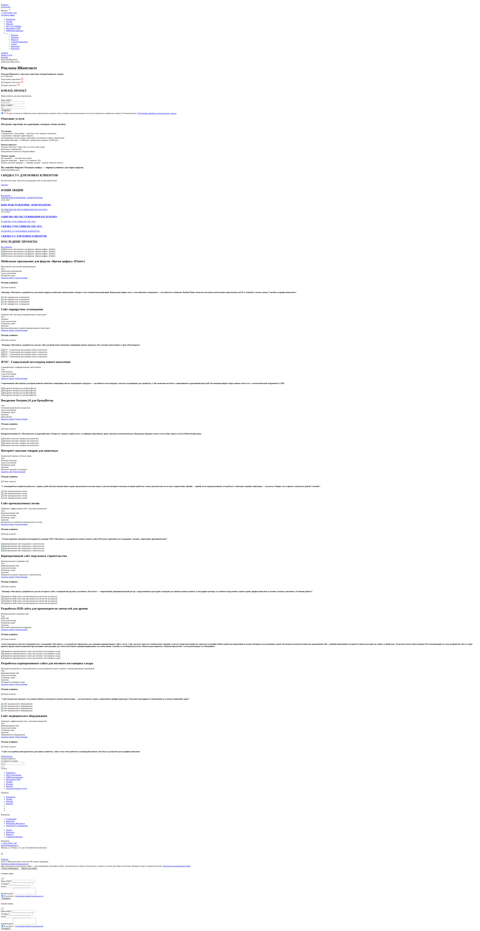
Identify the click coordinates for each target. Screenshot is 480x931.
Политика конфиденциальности (14, 864)
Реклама (9, 24)
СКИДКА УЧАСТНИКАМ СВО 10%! (21, 226)
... (7, 33)
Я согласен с (23, 896)
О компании (11, 819)
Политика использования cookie (176, 866)
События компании (19, 42)
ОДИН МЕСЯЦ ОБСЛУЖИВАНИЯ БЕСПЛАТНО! (29, 216)
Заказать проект (8, 278)
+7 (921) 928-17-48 (9, 13)
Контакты (15, 49)
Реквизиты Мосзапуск (15, 823)
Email (3, 886)
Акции (14, 44)
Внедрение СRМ (13, 28)
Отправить (6, 110)
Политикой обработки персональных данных (157, 113)
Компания (15, 46)
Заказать (4, 185)
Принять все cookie (29, 869)
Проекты (15, 37)
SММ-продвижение (14, 777)
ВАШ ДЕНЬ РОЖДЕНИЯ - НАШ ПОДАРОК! (26, 205)
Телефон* (5, 884)
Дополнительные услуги (16, 788)
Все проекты (6, 247)
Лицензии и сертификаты (17, 826)
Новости (14, 39)
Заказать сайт (7, 472)
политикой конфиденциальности (29, 896)
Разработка (10, 19)
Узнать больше (21, 278)
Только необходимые (10, 869)
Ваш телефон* (7, 105)
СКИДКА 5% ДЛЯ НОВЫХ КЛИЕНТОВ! (24, 236)
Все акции (5, 195)
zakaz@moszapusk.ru (9, 845)
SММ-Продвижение (14, 31)
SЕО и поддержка (13, 26)
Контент (14, 35)
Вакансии (10, 821)
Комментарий (7, 893)
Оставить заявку (8, 15)
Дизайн (9, 21)
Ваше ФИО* (6, 100)
